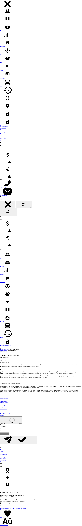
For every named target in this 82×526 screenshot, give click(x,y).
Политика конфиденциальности (5, 508)
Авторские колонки (6, 349)
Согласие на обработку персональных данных (18, 508)
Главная (1, 349)
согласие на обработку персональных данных (7, 445)
